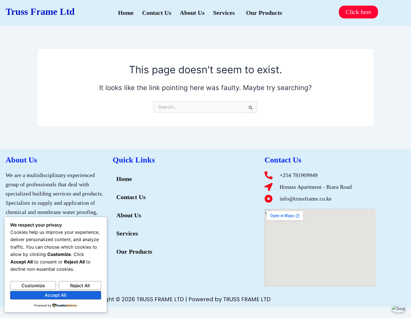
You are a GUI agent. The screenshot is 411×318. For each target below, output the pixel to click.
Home (126, 12)
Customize (33, 285)
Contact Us (156, 12)
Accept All (55, 295)
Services (224, 12)
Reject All (80, 285)
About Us (192, 12)
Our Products (264, 12)
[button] (225, 13)
